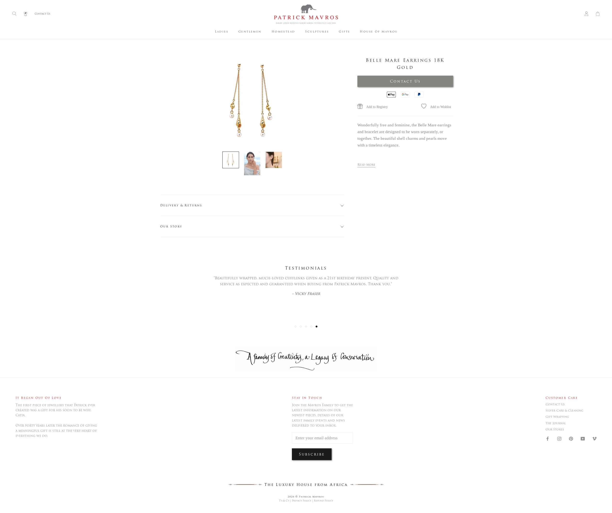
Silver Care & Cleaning (564, 410)
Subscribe (312, 454)
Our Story (171, 226)
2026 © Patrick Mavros (306, 496)
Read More (366, 164)
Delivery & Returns (181, 205)
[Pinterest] (571, 438)
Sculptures (317, 31)
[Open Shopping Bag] (597, 14)
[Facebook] (548, 438)
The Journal (556, 423)
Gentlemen (250, 31)
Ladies (221, 31)
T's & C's (284, 500)
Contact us (555, 404)
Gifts (344, 31)
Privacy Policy (301, 500)
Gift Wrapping (557, 416)
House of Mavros (378, 31)
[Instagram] (559, 438)
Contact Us (405, 81)
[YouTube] (583, 438)
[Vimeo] (594, 438)
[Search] (14, 14)
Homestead (283, 31)
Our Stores (555, 429)
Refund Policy (323, 500)
